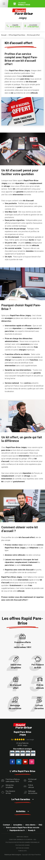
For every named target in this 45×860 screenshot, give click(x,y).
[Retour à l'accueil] (22, 726)
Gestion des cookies (22, 848)
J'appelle (15, 26)
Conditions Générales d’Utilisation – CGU (22, 839)
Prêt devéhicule (31, 786)
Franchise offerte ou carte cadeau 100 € (13, 780)
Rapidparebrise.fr (17, 830)
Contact (6, 825)
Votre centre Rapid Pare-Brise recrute (22, 827)
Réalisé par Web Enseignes (12, 854)
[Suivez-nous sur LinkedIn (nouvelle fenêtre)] (19, 761)
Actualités (17, 825)
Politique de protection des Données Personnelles (22, 842)
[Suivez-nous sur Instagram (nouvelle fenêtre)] (32, 761)
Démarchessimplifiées (10, 786)
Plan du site (22, 850)
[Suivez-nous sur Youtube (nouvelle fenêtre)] (26, 761)
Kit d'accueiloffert (32, 780)
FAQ (40, 825)
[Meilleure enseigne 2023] (33, 753)
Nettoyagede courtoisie (32, 792)
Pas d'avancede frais (10, 792)
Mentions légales (22, 837)
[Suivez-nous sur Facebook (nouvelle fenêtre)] (13, 761)
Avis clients (30, 825)
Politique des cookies (22, 845)
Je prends (24, 4)
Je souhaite (33, 26)
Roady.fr (31, 830)
